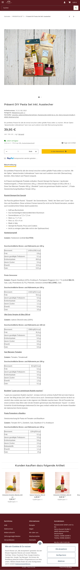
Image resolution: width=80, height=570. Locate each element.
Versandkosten (9, 540)
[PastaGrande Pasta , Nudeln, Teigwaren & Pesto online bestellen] (8, 2)
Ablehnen (61, 561)
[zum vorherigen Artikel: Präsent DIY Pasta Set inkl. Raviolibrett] (69, 16)
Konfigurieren (61, 555)
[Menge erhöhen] (36, 151)
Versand (21, 134)
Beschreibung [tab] (10, 165)
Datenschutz (8, 529)
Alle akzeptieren (61, 549)
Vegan (31, 529)
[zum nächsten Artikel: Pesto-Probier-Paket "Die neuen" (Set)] (74, 16)
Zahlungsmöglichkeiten (12, 536)
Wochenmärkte (34, 536)
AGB (5, 525)
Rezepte (32, 525)
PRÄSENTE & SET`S (18, 113)
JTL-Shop (69, 567)
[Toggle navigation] (3, 1)
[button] (64, 2)
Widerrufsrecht (9, 532)
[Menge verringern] (6, 151)
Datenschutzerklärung (22, 564)
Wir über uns (33, 532)
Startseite (32, 540)
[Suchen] (76, 8)
